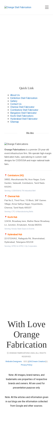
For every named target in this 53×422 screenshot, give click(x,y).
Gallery (13, 101)
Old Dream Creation (37, 361)
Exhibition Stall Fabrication (23, 98)
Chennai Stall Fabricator (22, 107)
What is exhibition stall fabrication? (24, 282)
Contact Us (15, 104)
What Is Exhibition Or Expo (19, 294)
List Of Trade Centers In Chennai (22, 311)
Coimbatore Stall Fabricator (24, 110)
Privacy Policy (26, 365)
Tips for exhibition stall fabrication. (24, 288)
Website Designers (13, 361)
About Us (15, 95)
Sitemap (14, 121)
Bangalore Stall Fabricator (23, 113)
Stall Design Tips (15, 306)
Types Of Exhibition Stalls (19, 300)
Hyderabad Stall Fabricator (24, 118)
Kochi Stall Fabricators (21, 115)
